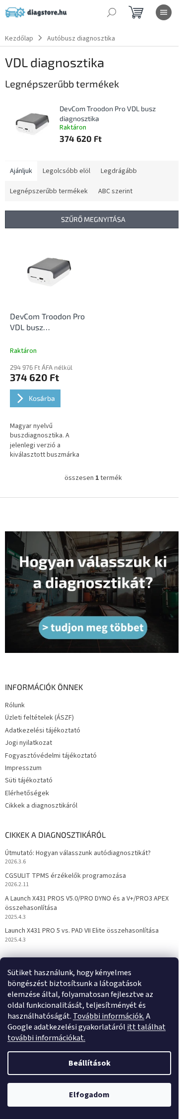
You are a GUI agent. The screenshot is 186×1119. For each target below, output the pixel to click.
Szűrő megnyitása (93, 219)
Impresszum (23, 768)
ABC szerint (115, 191)
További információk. (108, 1016)
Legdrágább (119, 171)
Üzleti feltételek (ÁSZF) (39, 718)
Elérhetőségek (27, 793)
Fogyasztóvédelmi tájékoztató (51, 756)
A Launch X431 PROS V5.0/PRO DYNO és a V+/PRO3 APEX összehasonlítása (87, 903)
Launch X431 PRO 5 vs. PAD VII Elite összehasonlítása (82, 931)
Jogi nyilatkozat (28, 743)
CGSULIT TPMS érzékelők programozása (65, 876)
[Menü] (164, 12)
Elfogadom (89, 1094)
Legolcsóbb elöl (66, 171)
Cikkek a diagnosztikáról (41, 806)
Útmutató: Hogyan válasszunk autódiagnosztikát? (78, 853)
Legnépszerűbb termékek (49, 191)
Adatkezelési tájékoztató (42, 730)
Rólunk (15, 705)
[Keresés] (112, 12)
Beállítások (89, 1063)
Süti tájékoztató (29, 780)
